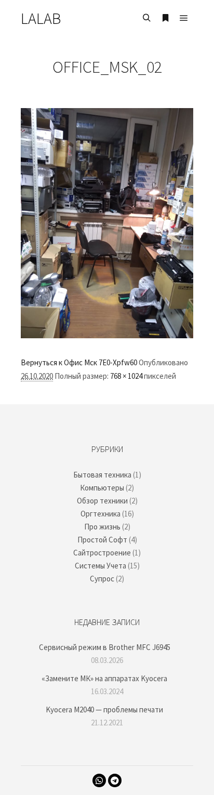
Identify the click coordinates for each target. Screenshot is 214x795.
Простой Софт (102, 540)
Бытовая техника (102, 475)
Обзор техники (102, 501)
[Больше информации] (165, 18)
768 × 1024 (126, 376)
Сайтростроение (102, 553)
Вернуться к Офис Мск (59, 362)
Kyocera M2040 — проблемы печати (104, 709)
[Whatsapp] (99, 780)
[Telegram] (115, 780)
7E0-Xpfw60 (118, 362)
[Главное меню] (184, 18)
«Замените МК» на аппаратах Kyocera (104, 678)
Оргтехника (101, 514)
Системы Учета (100, 566)
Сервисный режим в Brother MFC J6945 (104, 647)
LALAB (41, 18)
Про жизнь (102, 527)
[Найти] (146, 18)
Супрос (102, 579)
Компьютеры (102, 488)
